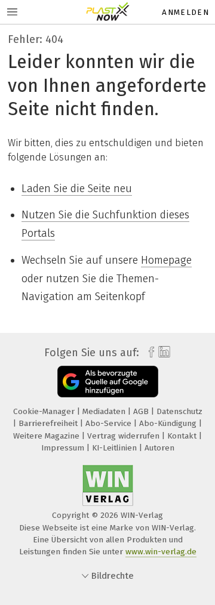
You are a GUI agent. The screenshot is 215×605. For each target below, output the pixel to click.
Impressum (64, 448)
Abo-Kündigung (169, 423)
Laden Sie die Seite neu (77, 188)
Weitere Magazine (47, 436)
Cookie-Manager (45, 411)
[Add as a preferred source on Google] (107, 381)
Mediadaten (105, 411)
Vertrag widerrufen (124, 436)
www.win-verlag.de (160, 552)
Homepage (166, 260)
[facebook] (148, 352)
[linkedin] (162, 352)
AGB (142, 411)
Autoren (159, 448)
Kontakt (183, 436)
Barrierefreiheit (49, 423)
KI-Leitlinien (115, 448)
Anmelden (185, 12)
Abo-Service (109, 423)
